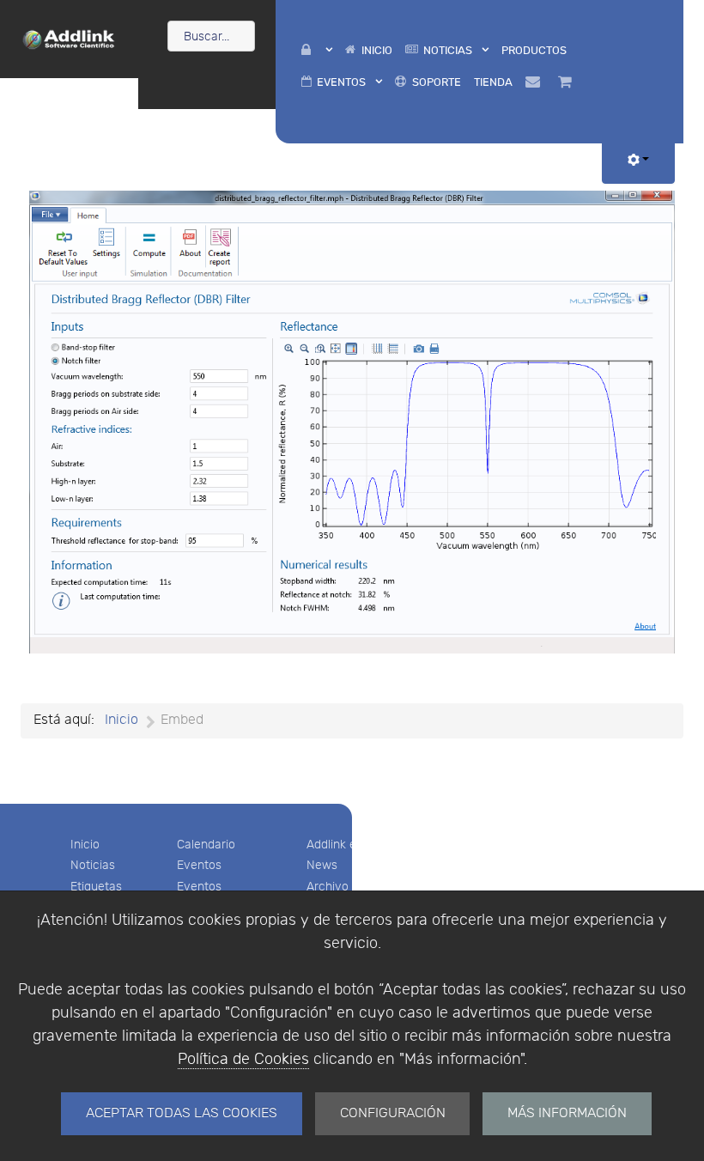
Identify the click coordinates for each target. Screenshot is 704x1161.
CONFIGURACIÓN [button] (393, 1113)
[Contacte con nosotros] (534, 82)
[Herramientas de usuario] (638, 161)
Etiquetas (96, 886)
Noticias (92, 865)
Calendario (206, 844)
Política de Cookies (243, 1059)
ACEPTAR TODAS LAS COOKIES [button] (181, 1113)
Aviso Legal (469, 844)
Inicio (85, 844)
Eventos (199, 865)
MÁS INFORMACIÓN (567, 1113)
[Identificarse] (316, 50)
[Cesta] (568, 82)
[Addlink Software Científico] (69, 38)
